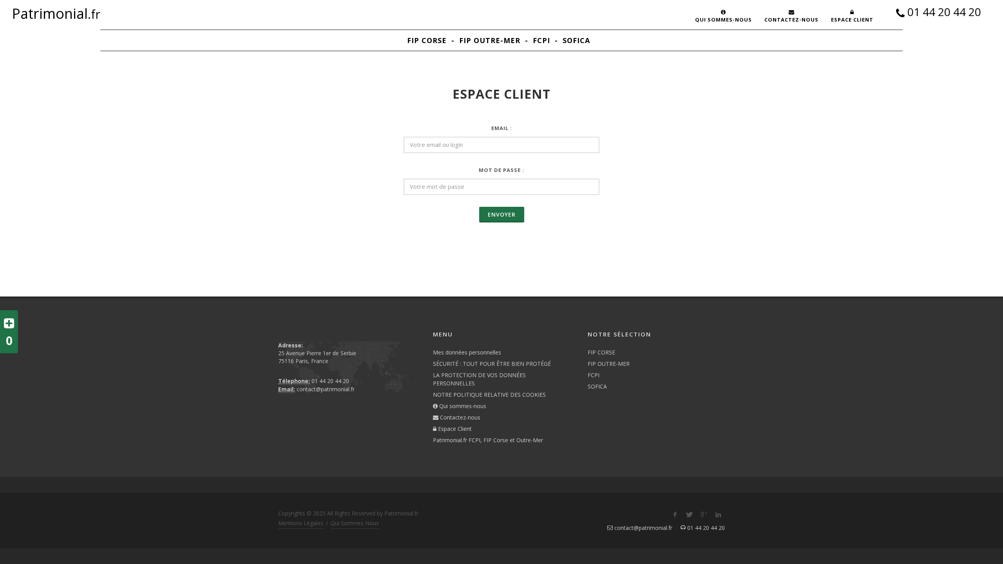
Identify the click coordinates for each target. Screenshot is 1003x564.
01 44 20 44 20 (944, 13)
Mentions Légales (300, 523)
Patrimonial (56, 14)
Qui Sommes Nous (355, 523)
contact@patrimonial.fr (326, 389)
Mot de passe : (501, 170)
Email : (501, 128)
